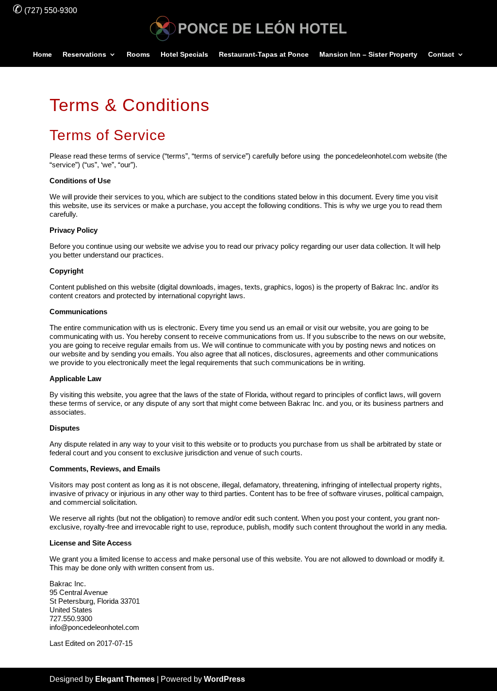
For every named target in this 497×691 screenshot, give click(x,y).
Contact (441, 54)
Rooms (138, 54)
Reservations (84, 54)
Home (42, 54)
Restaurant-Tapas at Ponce (264, 54)
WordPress (224, 679)
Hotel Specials (184, 54)
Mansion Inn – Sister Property (368, 54)
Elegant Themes (125, 679)
